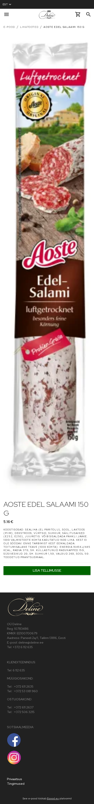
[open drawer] (6, 14)
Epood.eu (53, 798)
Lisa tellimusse (47, 570)
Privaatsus (14, 779)
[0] (78, 14)
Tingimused (15, 784)
